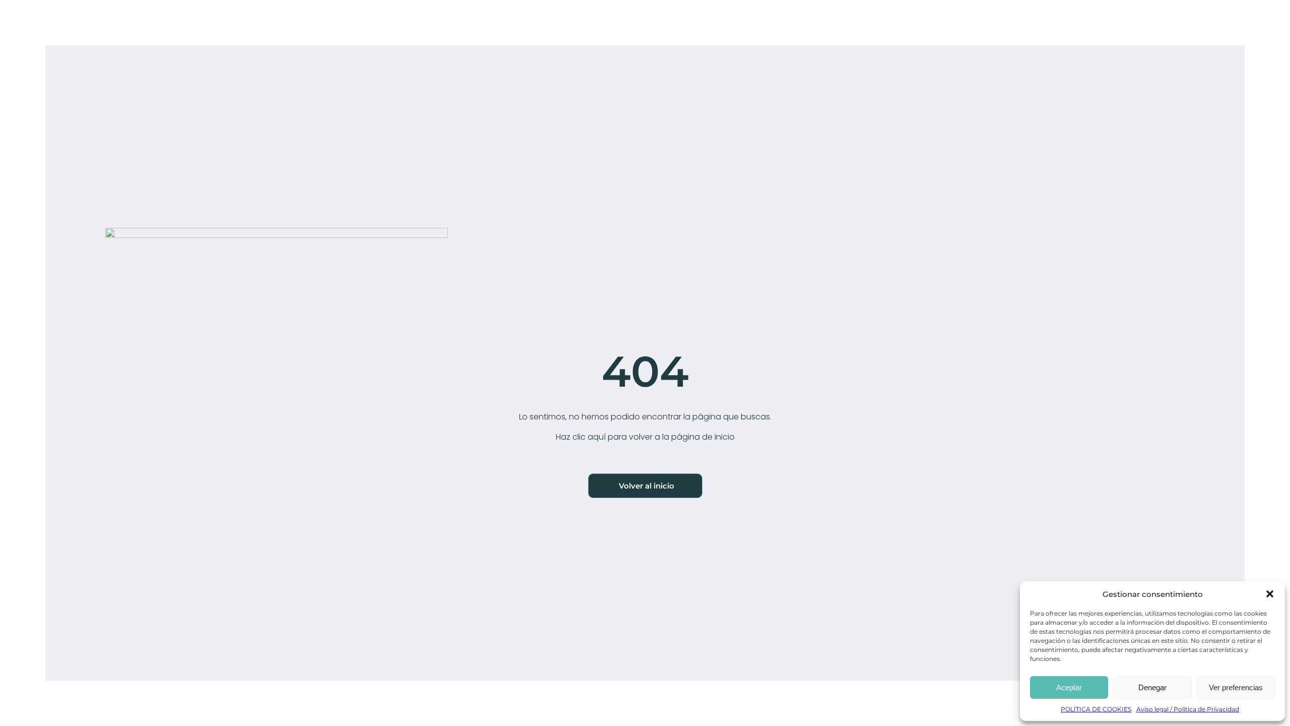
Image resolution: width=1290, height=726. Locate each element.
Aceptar (1069, 687)
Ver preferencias (1236, 687)
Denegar (1152, 687)
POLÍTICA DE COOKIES (1096, 709)
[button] (1270, 594)
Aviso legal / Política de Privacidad (1187, 709)
